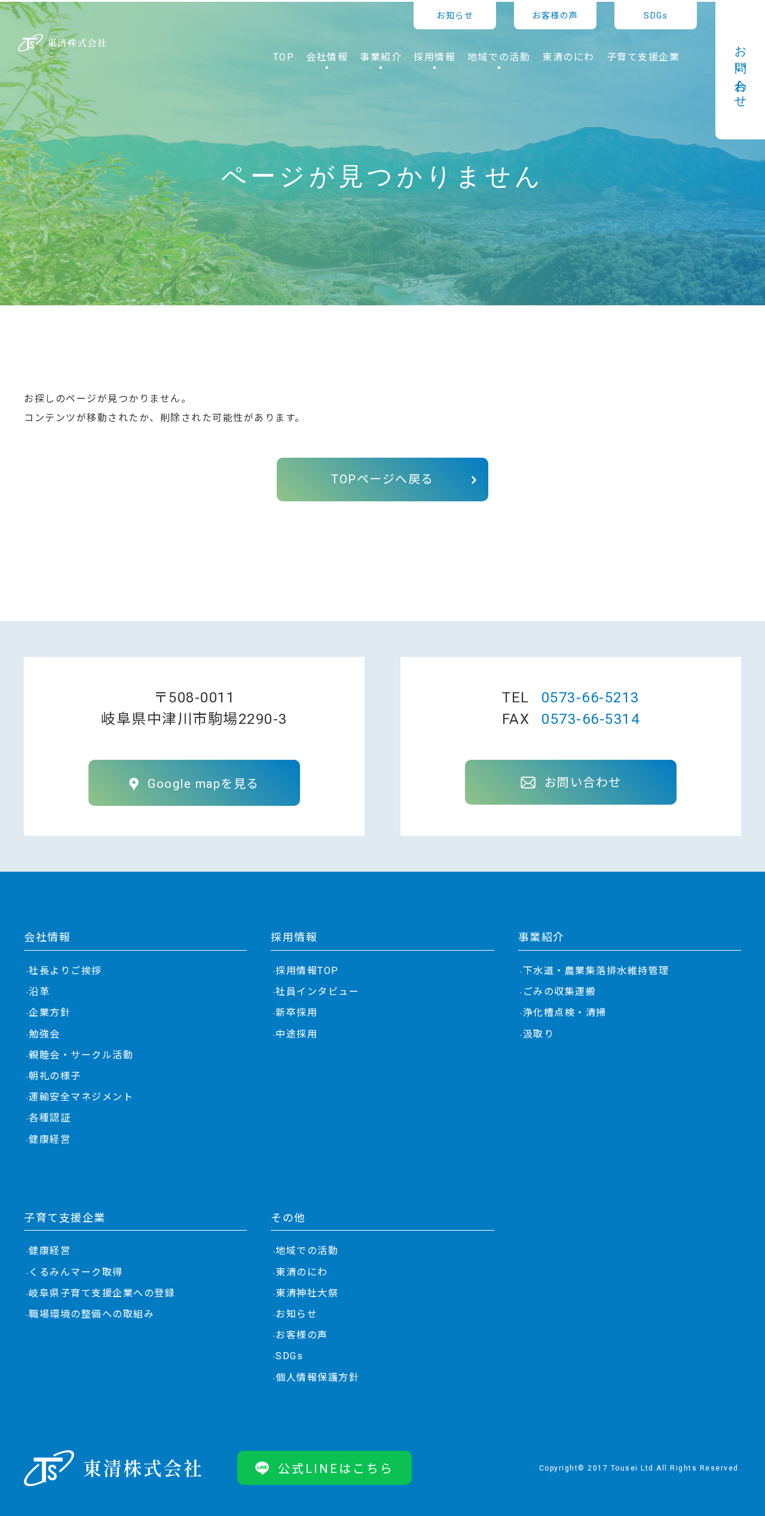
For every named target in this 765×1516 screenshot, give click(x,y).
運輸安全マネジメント (81, 1097)
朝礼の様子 (55, 1076)
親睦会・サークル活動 (81, 1055)
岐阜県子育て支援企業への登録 (102, 1293)
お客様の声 (555, 15)
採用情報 (294, 937)
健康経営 (50, 1139)
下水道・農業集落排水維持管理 (596, 970)
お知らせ (454, 15)
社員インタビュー (317, 991)
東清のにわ (568, 57)
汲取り (539, 1034)
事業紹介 (541, 937)
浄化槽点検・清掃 (565, 1012)
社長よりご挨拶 (65, 970)
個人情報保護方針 (317, 1377)
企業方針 (50, 1012)
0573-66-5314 (590, 719)
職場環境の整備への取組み (91, 1314)
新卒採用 (296, 1012)
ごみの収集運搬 (559, 991)
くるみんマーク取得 (76, 1272)
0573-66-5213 (590, 697)
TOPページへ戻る (382, 479)
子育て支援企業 (643, 57)
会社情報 (47, 937)
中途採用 (296, 1034)
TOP (284, 57)
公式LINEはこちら (336, 1469)
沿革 (39, 991)
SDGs (656, 15)
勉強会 (44, 1034)
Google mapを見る (203, 784)
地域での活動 (307, 1250)
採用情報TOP (307, 970)
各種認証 (50, 1118)
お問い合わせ (740, 70)
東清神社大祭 (307, 1293)
